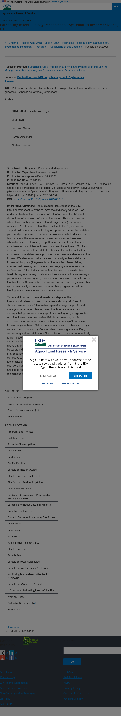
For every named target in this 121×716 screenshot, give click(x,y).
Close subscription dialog (94, 339)
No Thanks (47, 383)
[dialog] (60, 363)
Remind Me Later (70, 383)
